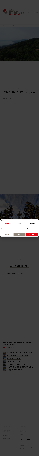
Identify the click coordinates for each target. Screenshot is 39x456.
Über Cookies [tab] (32, 223)
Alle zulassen (32, 234)
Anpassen (19, 234)
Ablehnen (7, 234)
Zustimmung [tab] (7, 223)
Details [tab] (19, 223)
